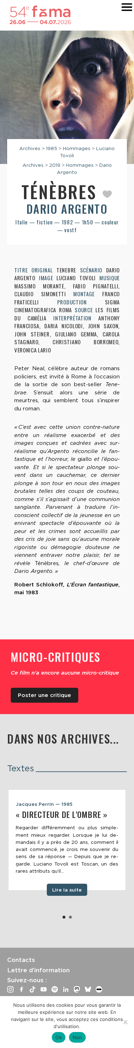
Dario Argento (67, 208)
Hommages (76, 148)
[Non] (125, 1022)
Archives (29, 148)
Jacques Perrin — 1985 (44, 804)
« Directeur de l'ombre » (62, 814)
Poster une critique (44, 695)
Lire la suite (67, 890)
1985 (51, 148)
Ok (58, 1037)
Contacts (21, 959)
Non (77, 1037)
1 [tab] (64, 917)
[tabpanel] (67, 840)
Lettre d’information (38, 970)
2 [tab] (70, 917)
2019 (54, 165)
